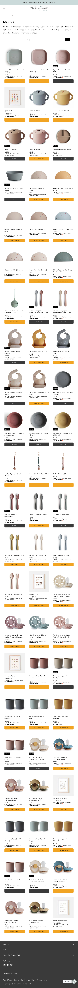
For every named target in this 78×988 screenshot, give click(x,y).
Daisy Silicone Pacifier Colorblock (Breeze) (60, 758)
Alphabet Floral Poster (60, 798)
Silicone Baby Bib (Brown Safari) (39, 392)
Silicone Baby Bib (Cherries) (13, 392)
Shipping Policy (18, 980)
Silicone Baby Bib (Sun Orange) (38, 351)
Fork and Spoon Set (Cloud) (61, 555)
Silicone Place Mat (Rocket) (37, 229)
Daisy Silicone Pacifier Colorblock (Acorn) (36, 799)
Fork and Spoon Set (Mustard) (14, 555)
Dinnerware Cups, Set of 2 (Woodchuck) (37, 677)
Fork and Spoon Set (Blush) (13, 594)
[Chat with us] (74, 981)
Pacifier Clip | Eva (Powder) (61, 474)
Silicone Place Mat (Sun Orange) (63, 188)
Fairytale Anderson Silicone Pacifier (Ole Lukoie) (37, 636)
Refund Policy (7, 980)
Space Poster (8, 111)
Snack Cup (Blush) (34, 149)
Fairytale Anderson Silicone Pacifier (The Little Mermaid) (13, 636)
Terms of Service (42, 980)
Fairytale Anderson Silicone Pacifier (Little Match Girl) (61, 636)
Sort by (28, 39)
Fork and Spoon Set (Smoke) (38, 515)
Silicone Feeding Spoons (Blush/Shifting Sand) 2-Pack (62, 312)
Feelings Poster (33, 594)
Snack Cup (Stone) (34, 111)
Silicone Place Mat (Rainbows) (13, 270)
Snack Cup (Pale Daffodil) (61, 111)
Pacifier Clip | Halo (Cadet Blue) (39, 474)
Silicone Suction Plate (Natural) (62, 149)
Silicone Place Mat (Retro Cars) (63, 229)
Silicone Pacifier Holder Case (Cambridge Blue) (13, 312)
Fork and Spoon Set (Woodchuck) (10, 515)
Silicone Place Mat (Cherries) (38, 270)
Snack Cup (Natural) (10, 149)
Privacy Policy (30, 980)
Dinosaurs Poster (9, 676)
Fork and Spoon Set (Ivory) (37, 555)
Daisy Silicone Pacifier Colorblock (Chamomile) (36, 758)
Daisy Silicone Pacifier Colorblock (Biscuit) (11, 799)
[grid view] (67, 39)
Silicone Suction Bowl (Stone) (13, 188)
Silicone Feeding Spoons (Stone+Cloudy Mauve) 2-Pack (38, 312)
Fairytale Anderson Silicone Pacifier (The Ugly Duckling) (61, 595)
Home (5, 16)
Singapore (10, 973)
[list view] (72, 39)
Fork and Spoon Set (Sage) (61, 515)
